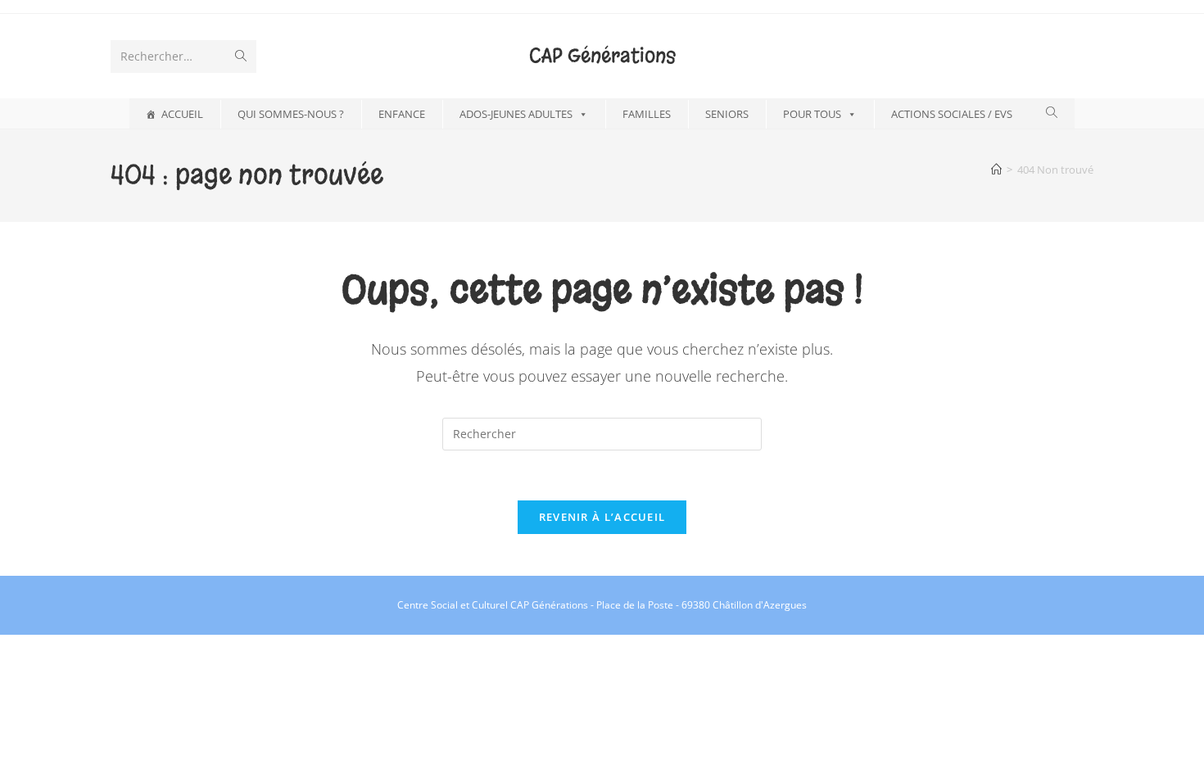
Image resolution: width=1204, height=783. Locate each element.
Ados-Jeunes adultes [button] (516, 113)
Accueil (182, 113)
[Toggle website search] (1052, 112)
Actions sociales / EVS (951, 113)
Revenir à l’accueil (602, 516)
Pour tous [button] (812, 113)
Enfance (401, 113)
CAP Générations (602, 56)
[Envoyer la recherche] (240, 56)
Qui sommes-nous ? (291, 113)
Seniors (727, 113)
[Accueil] (996, 169)
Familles (646, 113)
